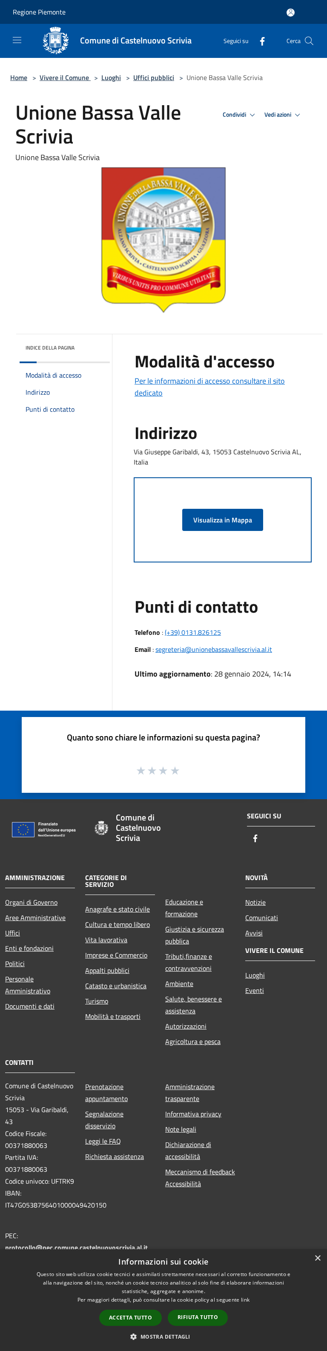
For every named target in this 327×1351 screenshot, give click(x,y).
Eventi (254, 990)
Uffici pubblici (153, 77)
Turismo (96, 1001)
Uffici (12, 933)
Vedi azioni (278, 114)
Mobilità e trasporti (113, 1016)
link (245, 1299)
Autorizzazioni (186, 1026)
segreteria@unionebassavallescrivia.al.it (213, 649)
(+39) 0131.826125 (193, 632)
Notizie (255, 902)
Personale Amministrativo (27, 985)
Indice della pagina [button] (50, 348)
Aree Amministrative (35, 917)
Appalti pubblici (107, 970)
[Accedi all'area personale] (290, 12)
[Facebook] (258, 40)
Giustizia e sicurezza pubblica (194, 935)
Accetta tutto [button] (130, 1317)
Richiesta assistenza (114, 1156)
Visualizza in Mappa (222, 520)
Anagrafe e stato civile (117, 909)
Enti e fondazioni (29, 948)
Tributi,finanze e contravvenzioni (188, 962)
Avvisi (254, 933)
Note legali (180, 1129)
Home (18, 77)
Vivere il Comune (65, 77)
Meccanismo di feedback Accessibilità (200, 1178)
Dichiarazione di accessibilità (188, 1150)
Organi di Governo (31, 902)
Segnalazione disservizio (104, 1120)
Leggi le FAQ (103, 1141)
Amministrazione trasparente (190, 1092)
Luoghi (111, 77)
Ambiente (179, 983)
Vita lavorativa (106, 940)
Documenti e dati (29, 1006)
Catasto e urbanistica (115, 986)
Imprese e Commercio (116, 955)
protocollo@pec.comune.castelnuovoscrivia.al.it (76, 1247)
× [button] (317, 1258)
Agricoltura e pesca (193, 1041)
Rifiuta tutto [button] (198, 1317)
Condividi (235, 114)
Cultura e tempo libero (117, 924)
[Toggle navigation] (17, 40)
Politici (15, 963)
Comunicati (261, 917)
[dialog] (163, 1300)
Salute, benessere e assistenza (193, 1005)
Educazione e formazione (184, 908)
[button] (163, 1336)
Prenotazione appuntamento (106, 1092)
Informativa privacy (193, 1114)
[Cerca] (309, 41)
